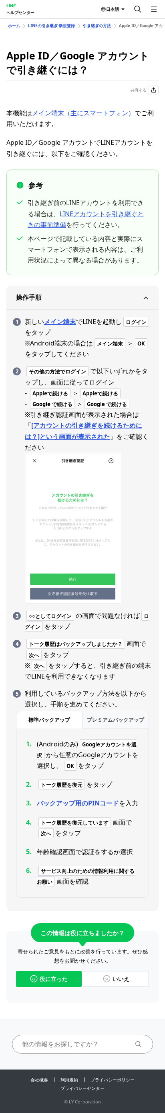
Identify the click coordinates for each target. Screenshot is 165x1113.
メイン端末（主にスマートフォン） (83, 113)
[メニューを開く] (154, 9)
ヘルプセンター (20, 12)
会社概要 (39, 1080)
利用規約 (69, 1080)
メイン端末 (60, 321)
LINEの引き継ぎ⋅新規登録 (51, 25)
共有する (139, 90)
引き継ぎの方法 (97, 25)
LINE (11, 5)
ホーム (14, 25)
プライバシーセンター (82, 1088)
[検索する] (138, 9)
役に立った (54, 979)
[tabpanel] (82, 813)
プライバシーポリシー (113, 1080)
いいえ (121, 979)
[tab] (49, 719)
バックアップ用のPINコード (78, 803)
